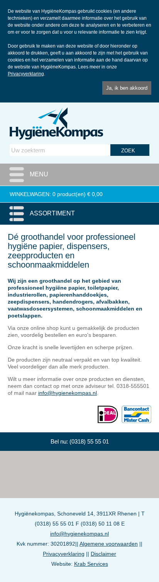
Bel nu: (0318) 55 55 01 (80, 441)
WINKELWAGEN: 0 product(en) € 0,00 (56, 194)
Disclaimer (103, 554)
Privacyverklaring (26, 74)
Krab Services (91, 564)
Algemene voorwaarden (109, 544)
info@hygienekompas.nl (67, 393)
